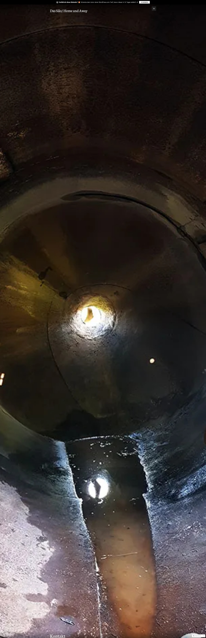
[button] (154, 8)
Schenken (144, 2)
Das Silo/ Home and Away (68, 10)
